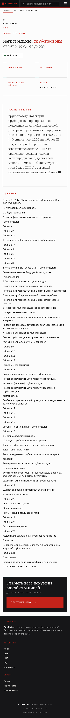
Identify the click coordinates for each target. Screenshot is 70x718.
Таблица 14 (9, 408)
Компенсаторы (11, 395)
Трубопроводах (11, 277)
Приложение (9, 557)
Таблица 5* (9, 249)
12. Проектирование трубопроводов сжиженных (29, 489)
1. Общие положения (14, 212)
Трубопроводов (11, 221)
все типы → (9, 667)
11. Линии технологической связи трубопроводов (29, 480)
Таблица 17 (9, 422)
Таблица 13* (9, 369)
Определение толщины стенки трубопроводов (28, 374)
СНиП (15, 10)
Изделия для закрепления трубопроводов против (29, 535)
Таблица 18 (9, 431)
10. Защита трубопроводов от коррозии (24, 440)
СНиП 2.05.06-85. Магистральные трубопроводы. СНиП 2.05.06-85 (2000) (32, 202)
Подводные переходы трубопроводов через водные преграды (31, 319)
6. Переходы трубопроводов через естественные (29, 307)
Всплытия (8, 540)
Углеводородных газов (15, 494)
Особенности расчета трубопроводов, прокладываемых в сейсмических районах (34, 402)
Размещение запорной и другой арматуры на (27, 272)
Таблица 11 (9, 355)
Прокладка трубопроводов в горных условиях (27, 286)
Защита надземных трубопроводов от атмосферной (31, 454)
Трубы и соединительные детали (21, 512)
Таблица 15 (9, 412)
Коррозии (8, 458)
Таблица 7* (9, 258)
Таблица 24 (9, 552)
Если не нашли (11, 690)
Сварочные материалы (15, 526)
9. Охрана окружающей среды (19, 436)
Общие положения (12, 508)
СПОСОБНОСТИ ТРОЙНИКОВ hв (19, 566)
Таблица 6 (8, 253)
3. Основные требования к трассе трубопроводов (29, 240)
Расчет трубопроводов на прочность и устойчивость (31, 337)
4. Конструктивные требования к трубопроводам (29, 267)
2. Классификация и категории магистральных (28, 217)
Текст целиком (21, 602)
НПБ (6, 658)
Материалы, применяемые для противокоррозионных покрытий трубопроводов (31, 547)
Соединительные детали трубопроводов (25, 426)
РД (5, 662)
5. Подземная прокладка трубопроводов (24, 281)
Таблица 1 (8, 226)
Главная (6, 10)
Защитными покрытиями (16, 449)
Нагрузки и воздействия (16, 365)
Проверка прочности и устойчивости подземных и (29, 378)
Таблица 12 (9, 360)
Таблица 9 (8, 346)
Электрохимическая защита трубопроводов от (28, 463)
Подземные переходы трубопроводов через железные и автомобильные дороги (33, 326)
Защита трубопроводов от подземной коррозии (29, 445)
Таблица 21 (9, 517)
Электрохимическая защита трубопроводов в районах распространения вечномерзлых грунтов (32, 474)
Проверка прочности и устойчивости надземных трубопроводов (29, 389)
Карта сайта (10, 685)
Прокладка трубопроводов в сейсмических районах (30, 295)
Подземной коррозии (14, 468)
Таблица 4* (9, 244)
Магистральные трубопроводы (19, 207)
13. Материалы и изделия (16, 503)
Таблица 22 (9, 521)
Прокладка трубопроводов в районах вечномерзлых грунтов (31, 301)
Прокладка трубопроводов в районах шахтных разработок (34, 290)
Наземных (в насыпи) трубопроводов (22, 383)
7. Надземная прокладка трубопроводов (24, 332)
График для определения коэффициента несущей (30, 562)
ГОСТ (6, 649)
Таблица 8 (8, 263)
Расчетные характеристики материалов (24, 341)
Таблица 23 (9, 531)
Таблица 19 (9, 485)
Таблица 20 (9, 499)
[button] (65, 3)
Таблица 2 (8, 231)
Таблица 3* (9, 235)
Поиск (7, 681)
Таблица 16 (9, 417)
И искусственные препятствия (19, 312)
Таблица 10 (9, 351)
